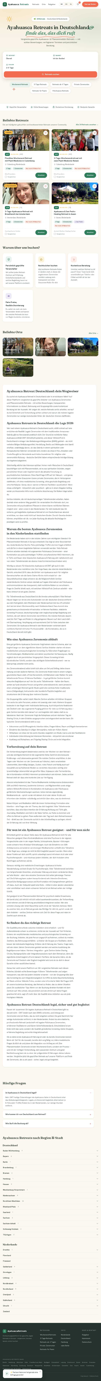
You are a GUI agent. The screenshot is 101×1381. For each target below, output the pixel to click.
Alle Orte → (93, 333)
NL (71, 4)
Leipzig (63, 1362)
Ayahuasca (18, 4)
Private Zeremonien (81, 84)
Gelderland (7, 1267)
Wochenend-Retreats (20, 84)
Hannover (6, 1366)
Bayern (6, 1156)
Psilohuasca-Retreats (61, 91)
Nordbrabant (8, 1283)
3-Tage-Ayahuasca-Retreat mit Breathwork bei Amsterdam (19, 212)
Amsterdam (56, 1366)
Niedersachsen (9, 1195)
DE (62, 4)
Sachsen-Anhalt (9, 1223)
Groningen (7, 1272)
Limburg (6, 1278)
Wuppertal (38, 1366)
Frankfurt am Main (36, 1362)
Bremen (6, 1173)
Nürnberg (14, 1366)
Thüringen (7, 1235)
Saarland (6, 1212)
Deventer (65, 1366)
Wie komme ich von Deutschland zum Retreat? (25, 1114)
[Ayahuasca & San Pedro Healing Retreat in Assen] (75, 193)
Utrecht (6, 1306)
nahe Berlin (65, 1345)
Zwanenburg (26, 1369)
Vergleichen (12, 177)
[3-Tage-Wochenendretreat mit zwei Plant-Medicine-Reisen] (75, 140)
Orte (44, 4)
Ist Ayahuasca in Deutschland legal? (21, 1093)
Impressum (86, 1338)
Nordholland (8, 1289)
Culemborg (90, 1366)
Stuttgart (47, 1362)
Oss (71, 1366)
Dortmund (71, 1362)
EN (66, 4)
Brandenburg (8, 1167)
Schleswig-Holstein (10, 1229)
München (20, 1362)
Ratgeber (52, 4)
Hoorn (76, 1366)
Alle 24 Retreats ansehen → (87, 124)
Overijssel (7, 1294)
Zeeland (6, 1311)
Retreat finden (90, 4)
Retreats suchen (52, 74)
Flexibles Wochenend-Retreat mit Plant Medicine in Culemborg (20, 159)
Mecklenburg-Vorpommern (14, 1190)
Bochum (30, 1366)
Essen (78, 1362)
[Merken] (45, 133)
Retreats (35, 4)
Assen (82, 1366)
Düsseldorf (55, 1362)
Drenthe (6, 1250)
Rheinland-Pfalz (9, 1207)
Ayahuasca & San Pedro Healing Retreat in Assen (65, 212)
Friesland (6, 1261)
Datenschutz (87, 1342)
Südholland (7, 1300)
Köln (26, 1362)
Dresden (92, 1362)
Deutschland (65, 1338)
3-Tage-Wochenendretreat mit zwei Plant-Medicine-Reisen (68, 159)
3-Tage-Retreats (40, 84)
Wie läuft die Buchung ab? (16, 1123)
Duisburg (22, 1366)
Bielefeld (47, 1366)
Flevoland (7, 1255)
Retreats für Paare (39, 91)
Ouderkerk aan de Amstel (12, 1369)
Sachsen (6, 1218)
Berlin (5, 1162)
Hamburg (6, 1179)
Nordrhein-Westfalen (11, 1201)
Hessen (6, 1184)
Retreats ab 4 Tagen (60, 84)
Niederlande (65, 1335)
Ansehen (41, 175)
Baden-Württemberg (11, 1151)
